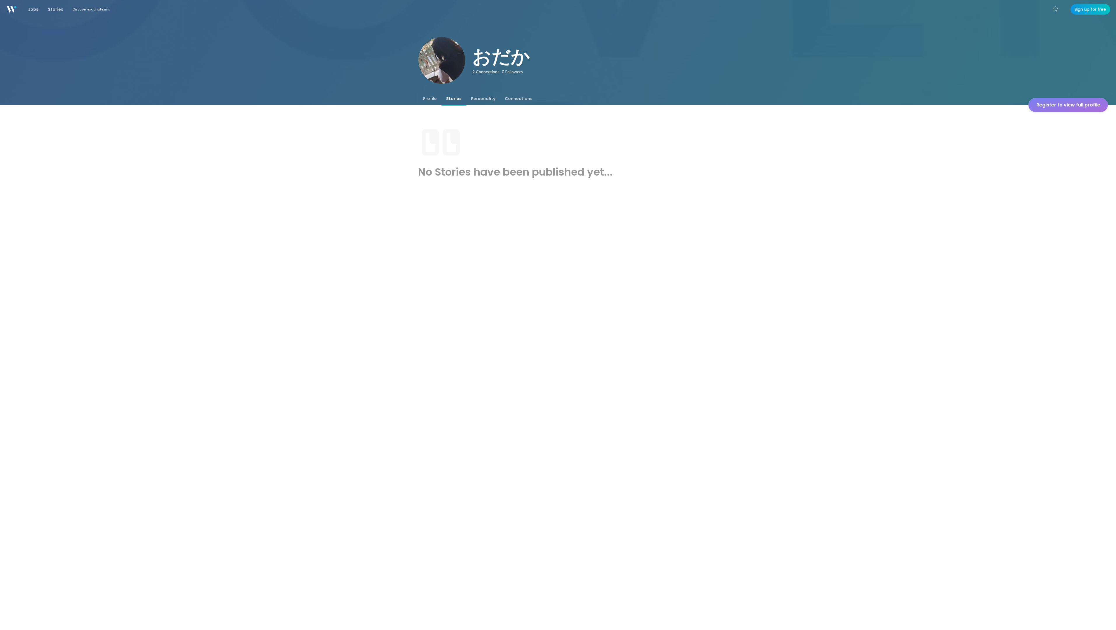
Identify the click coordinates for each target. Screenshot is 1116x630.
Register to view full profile (1068, 105)
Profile (430, 99)
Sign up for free (1090, 9)
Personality (483, 99)
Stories (454, 99)
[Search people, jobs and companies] (1056, 9)
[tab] (429, 99)
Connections (518, 99)
